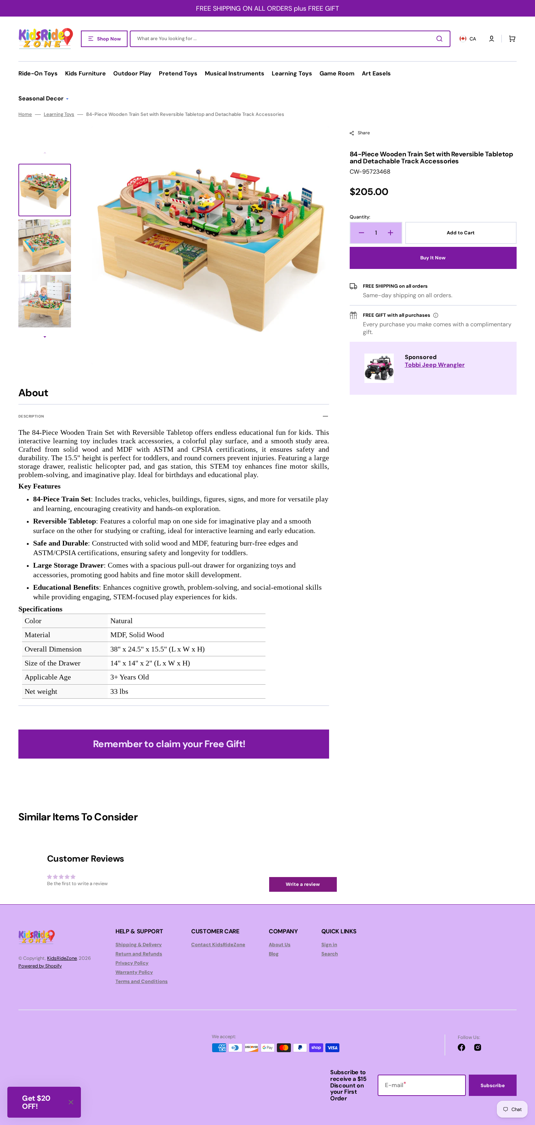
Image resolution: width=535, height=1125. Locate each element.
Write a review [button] (303, 884)
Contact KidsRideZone (218, 945)
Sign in (329, 945)
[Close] (71, 1102)
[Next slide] (45, 337)
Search (329, 954)
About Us (279, 945)
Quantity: (360, 217)
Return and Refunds (138, 954)
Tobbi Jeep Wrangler (435, 365)
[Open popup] (435, 315)
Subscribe (493, 1085)
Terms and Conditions (141, 981)
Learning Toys (59, 114)
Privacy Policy (132, 963)
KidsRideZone (62, 958)
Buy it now (433, 258)
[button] (492, 39)
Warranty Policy (134, 972)
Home (25, 114)
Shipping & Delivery (138, 945)
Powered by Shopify (40, 966)
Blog (274, 954)
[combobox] (290, 39)
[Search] (440, 39)
